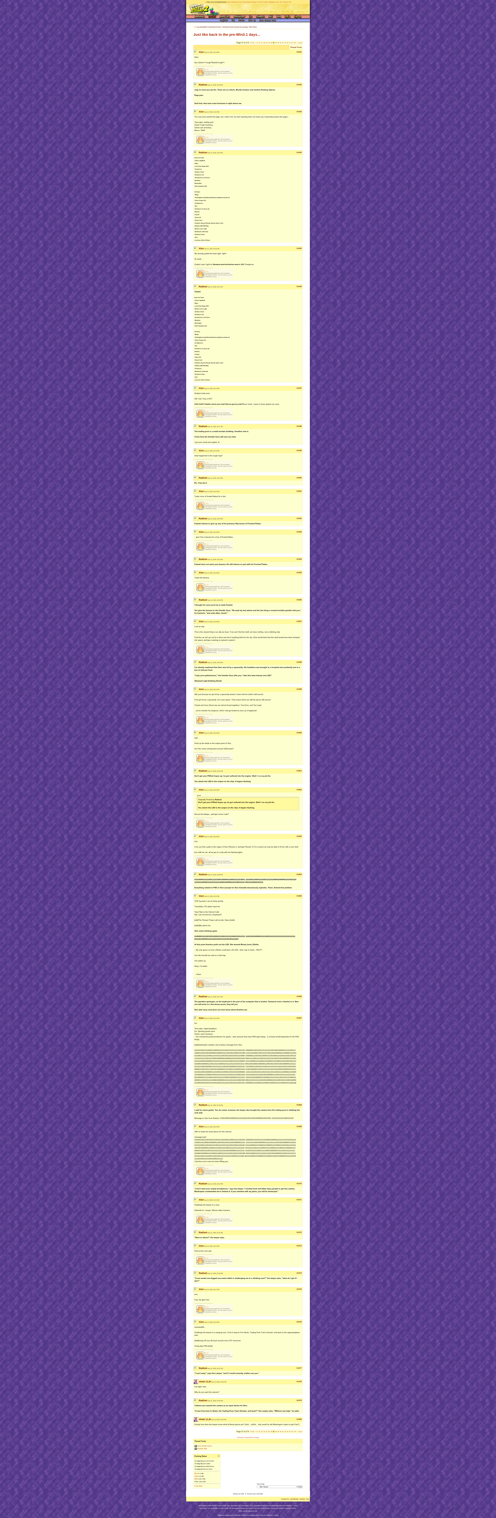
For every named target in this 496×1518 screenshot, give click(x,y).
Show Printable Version (204, 1446)
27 (257, 43)
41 (283, 43)
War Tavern (253, 27)
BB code (197, 1473)
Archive (302, 1499)
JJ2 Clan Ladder (263, 2)
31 (259, 43)
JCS (251, 16)
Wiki (270, 16)
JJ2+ (281, 2)
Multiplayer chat (273, 2)
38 (276, 43)
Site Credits (222, 1505)
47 (290, 43)
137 (295, 43)
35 (269, 43)
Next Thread (254, 1437)
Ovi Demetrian (236, 1515)
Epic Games (203, 1508)
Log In (288, 16)
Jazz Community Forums (234, 2)
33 (264, 43)
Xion (201, 52)
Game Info (225, 16)
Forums (212, 16)
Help (278, 16)
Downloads (200, 16)
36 (271, 43)
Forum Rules (198, 1486)
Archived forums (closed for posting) (235, 27)
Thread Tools (296, 47)
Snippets (260, 16)
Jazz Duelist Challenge (250, 2)
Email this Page (202, 1448)
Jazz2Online (294, 1499)
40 (280, 43)
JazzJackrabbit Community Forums (209, 27)
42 (285, 43)
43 (287, 43)
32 (262, 43)
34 (266, 43)
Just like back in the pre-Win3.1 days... (226, 35)
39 (278, 43)
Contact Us (285, 1499)
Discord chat (287, 2)
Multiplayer (240, 16)
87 (292, 43)
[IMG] (196, 1479)
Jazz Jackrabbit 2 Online (248, 9)
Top (307, 1499)
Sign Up (297, 16)
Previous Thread (243, 1437)
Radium (203, 84)
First (252, 43)
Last (300, 43)
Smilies (196, 1476)
